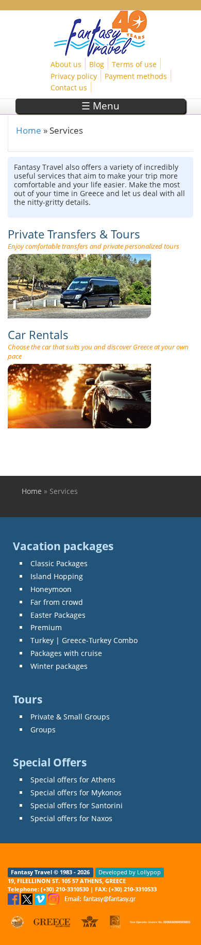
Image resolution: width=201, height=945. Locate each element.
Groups (43, 729)
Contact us (69, 87)
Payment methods (136, 76)
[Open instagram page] (54, 898)
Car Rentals (38, 335)
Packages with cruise (66, 653)
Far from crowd (56, 602)
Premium (46, 627)
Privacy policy (74, 76)
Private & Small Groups (70, 717)
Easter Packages (58, 615)
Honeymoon (51, 589)
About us (66, 64)
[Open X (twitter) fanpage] (28, 898)
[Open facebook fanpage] (14, 898)
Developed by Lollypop (129, 872)
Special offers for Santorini (76, 805)
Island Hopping (56, 576)
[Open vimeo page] (41, 898)
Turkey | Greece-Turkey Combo (84, 640)
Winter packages (59, 666)
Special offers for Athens (72, 779)
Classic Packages (59, 563)
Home (28, 130)
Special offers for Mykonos (76, 792)
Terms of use (134, 64)
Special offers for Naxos (71, 818)
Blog (96, 64)
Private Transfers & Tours (74, 234)
